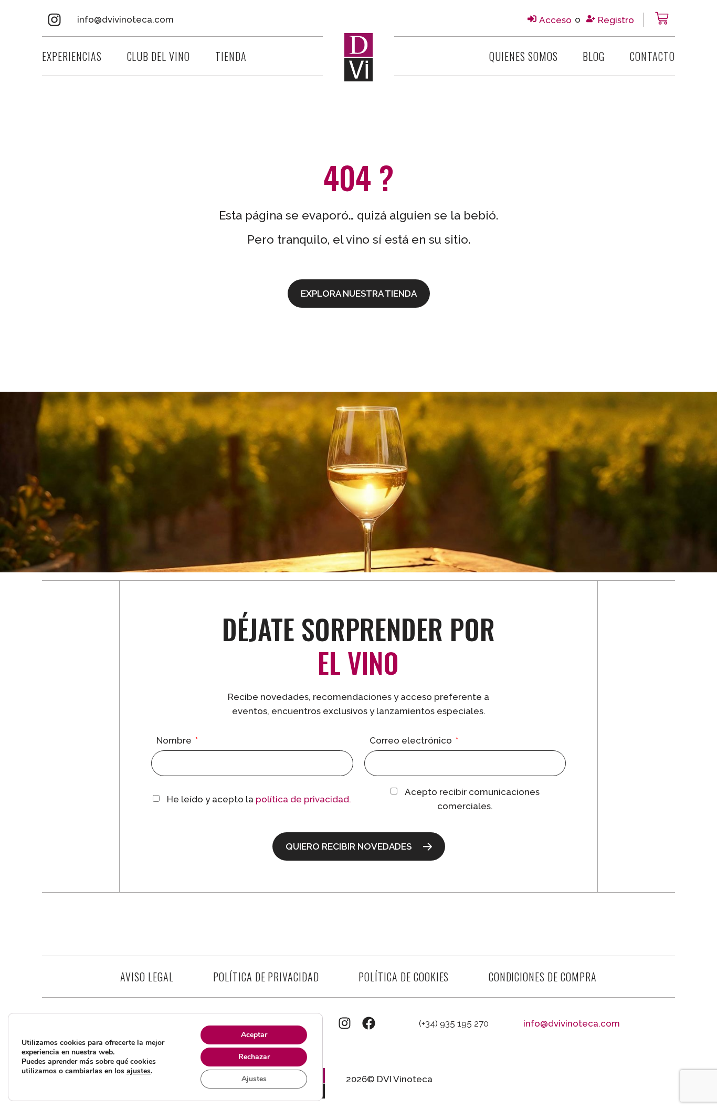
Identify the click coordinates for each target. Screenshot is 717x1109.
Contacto (652, 56)
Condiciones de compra (543, 977)
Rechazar (254, 1057)
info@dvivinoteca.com (125, 19)
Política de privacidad (266, 977)
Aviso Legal (147, 977)
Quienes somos (523, 56)
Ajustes (254, 1079)
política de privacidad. (303, 799)
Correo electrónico (412, 741)
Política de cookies (403, 977)
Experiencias (72, 56)
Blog (594, 56)
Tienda (231, 56)
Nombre (175, 741)
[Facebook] (368, 1023)
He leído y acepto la (259, 799)
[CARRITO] (662, 18)
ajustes (138, 1071)
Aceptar (254, 1035)
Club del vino (158, 56)
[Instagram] (54, 20)
